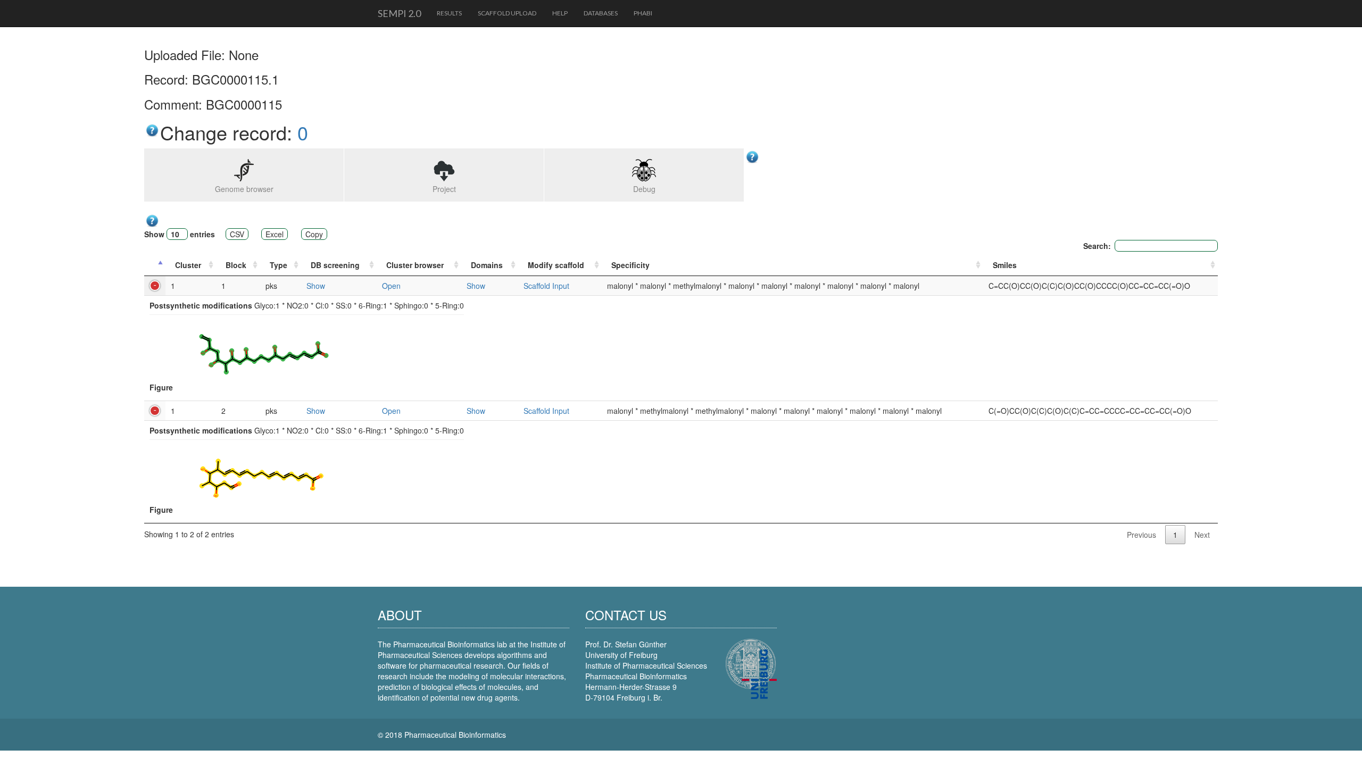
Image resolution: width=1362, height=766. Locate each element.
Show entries (179, 234)
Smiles (1005, 265)
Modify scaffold (556, 265)
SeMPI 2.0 (399, 13)
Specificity (630, 265)
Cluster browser (415, 265)
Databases (601, 13)
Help (560, 13)
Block (236, 265)
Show (315, 285)
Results (449, 13)
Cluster (188, 265)
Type (278, 265)
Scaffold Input (546, 285)
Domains (487, 265)
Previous (1141, 534)
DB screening (335, 265)
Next (1202, 534)
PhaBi (643, 13)
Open (391, 285)
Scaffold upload (507, 13)
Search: (1097, 245)
